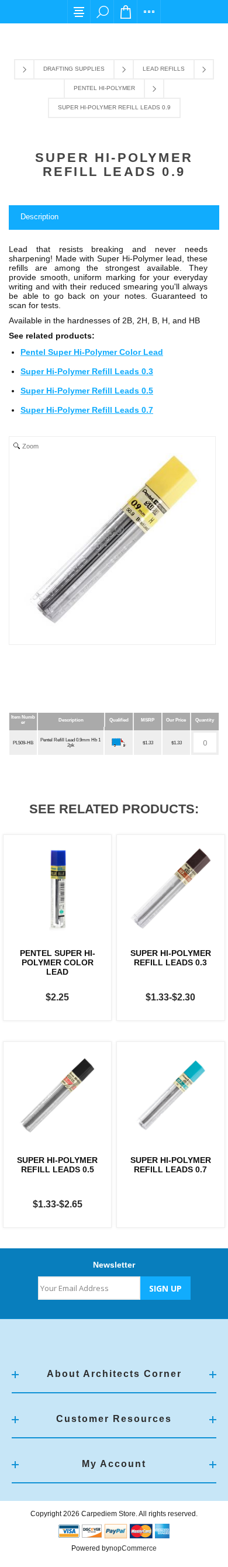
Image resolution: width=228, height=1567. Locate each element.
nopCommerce (133, 1548)
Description (39, 216)
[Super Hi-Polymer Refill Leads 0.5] (57, 1096)
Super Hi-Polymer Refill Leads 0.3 (86, 371)
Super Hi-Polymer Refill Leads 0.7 (86, 410)
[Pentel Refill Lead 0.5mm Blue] (57, 889)
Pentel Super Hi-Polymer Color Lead (91, 352)
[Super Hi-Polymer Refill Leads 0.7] (171, 1096)
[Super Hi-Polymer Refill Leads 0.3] (171, 889)
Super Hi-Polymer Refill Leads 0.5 (86, 390)
